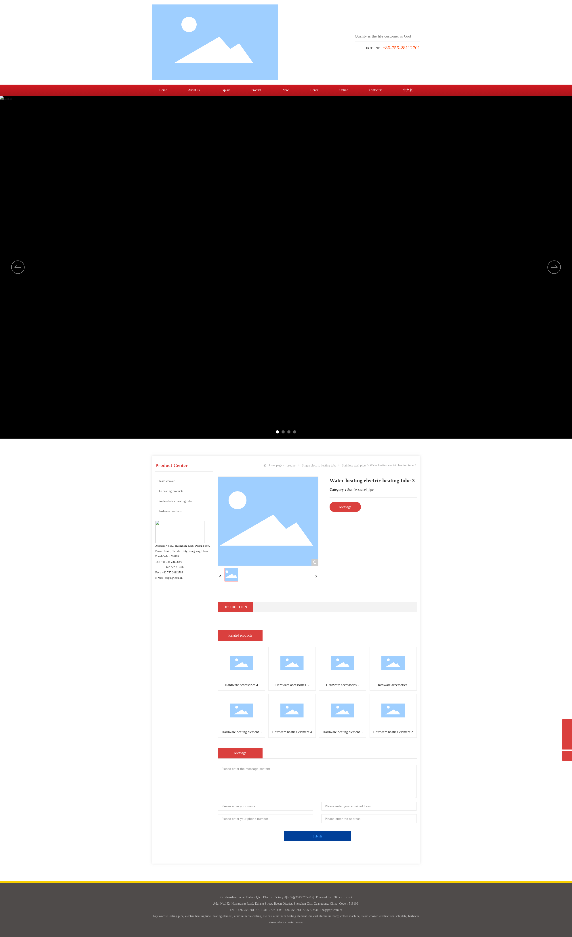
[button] (554, 267)
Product (256, 90)
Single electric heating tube (319, 465)
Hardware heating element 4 (292, 732)
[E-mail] (567, 724)
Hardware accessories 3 (292, 685)
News (285, 90)
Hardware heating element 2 (393, 732)
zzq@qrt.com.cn (174, 577)
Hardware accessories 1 (393, 685)
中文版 (408, 90)
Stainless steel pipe (354, 465)
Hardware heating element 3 (342, 732)
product (291, 465)
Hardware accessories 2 (342, 685)
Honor (314, 90)
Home (163, 90)
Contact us (375, 90)
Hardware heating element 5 (241, 732)
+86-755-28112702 (173, 567)
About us (194, 90)
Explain (225, 90)
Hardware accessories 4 (241, 685)
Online (343, 90)
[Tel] (567, 734)
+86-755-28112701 (171, 561)
